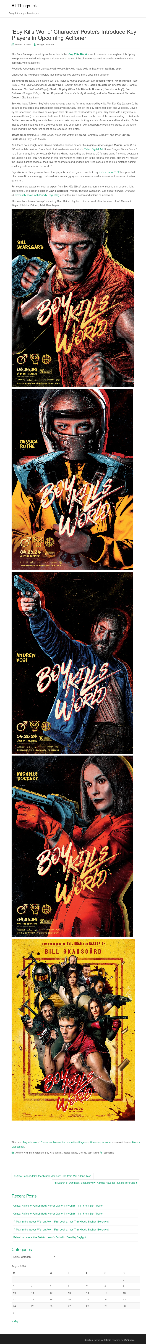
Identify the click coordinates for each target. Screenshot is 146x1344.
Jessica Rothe (69, 1152)
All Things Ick (24, 5)
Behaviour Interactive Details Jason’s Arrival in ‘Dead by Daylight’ (49, 1237)
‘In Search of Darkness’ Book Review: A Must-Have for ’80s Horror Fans (95, 1182)
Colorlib (107, 1339)
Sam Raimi (93, 1152)
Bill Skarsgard (36, 1152)
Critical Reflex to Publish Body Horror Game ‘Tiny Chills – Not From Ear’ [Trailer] (58, 1205)
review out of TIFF (109, 172)
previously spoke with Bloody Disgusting (37, 195)
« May (15, 1321)
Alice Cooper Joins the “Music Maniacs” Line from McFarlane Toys (53, 1176)
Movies (82, 1152)
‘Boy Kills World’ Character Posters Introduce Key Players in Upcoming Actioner (66, 1142)
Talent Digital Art (93, 149)
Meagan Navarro (45, 44)
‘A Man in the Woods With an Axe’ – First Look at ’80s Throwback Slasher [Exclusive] (61, 1221)
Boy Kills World (53, 1152)
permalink (109, 1152)
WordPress (129, 1339)
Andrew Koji (21, 1152)
